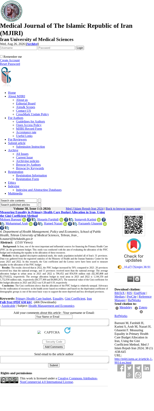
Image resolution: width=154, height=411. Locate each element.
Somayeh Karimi (85, 219)
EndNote (140, 293)
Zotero (143, 307)
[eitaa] (138, 374)
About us (22, 100)
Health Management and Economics (51, 305)
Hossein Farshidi (48, 219)
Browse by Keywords (30, 168)
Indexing (13, 186)
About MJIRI (16, 96)
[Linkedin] (146, 367)
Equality (58, 298)
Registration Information (31, 175)
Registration (15, 172)
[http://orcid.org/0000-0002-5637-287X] (31, 224)
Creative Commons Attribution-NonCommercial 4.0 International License (59, 380)
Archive (13, 150)
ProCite (132, 296)
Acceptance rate (26, 132)
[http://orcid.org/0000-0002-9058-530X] (65, 224)
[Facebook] (120, 367)
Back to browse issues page (123, 208)
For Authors (15, 118)
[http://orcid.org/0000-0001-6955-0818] (24, 220)
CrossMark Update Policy (32, 114)
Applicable (8, 305)
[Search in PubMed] (34, 220)
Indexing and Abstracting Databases (39, 190)
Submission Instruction (30, 146)
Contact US (23, 110)
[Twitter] (129, 367)
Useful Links (24, 136)
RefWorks (134, 300)
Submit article (16, 143)
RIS (129, 293)
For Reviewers (17, 139)
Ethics (12, 182)
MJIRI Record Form (29, 128)
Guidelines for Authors (30, 121)
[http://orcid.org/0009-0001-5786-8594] (99, 220)
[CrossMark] (134, 263)
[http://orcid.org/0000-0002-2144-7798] (61, 220)
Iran (89, 298)
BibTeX (119, 293)
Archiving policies (27, 161)
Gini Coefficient (75, 298)
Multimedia (15, 193)
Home (12, 92)
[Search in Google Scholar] (29, 220)
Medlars (119, 296)
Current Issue (24, 157)
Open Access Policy (29, 125)
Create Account (10, 60)
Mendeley (126, 307)
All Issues (22, 154)
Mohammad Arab (17, 223)
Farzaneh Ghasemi (90, 223)
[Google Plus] (129, 374)
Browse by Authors (28, 164)
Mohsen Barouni (10, 219)
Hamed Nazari (53, 223)
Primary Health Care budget (33, 298)
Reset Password (10, 64)
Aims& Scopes (25, 107)
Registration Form (27, 179)
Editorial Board (25, 103)
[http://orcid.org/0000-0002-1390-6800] (105, 224)
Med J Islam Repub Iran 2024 (84, 208)
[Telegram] (138, 367)
